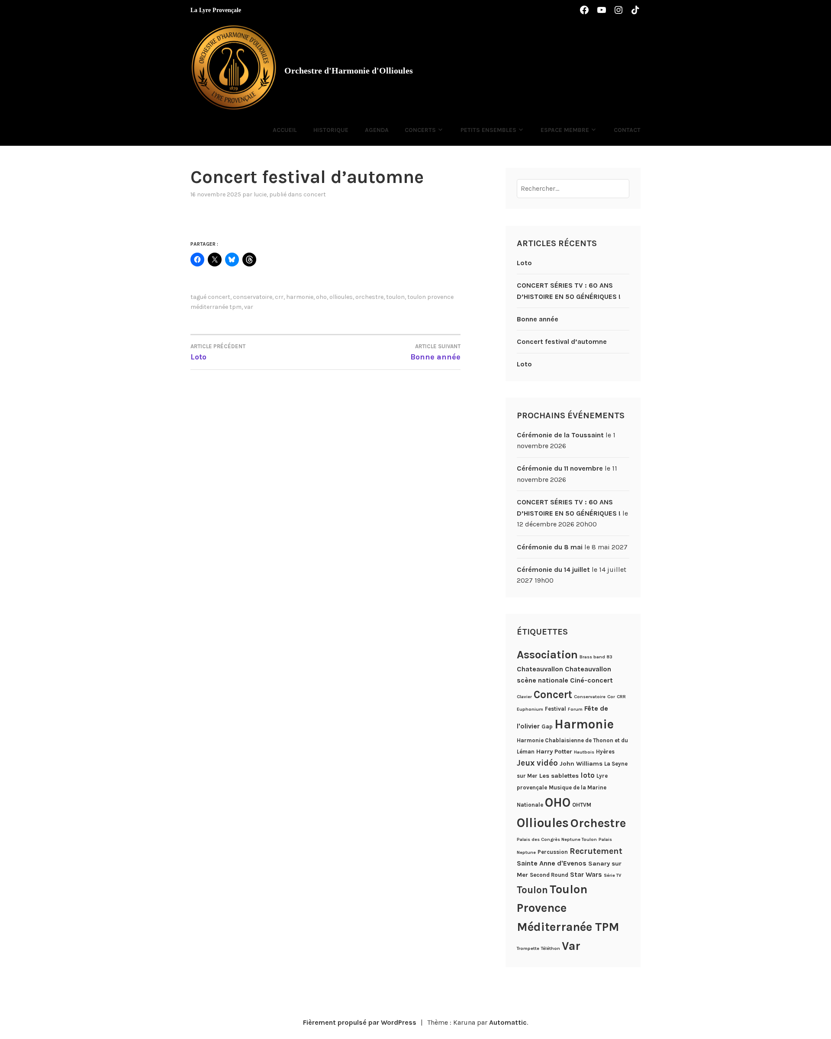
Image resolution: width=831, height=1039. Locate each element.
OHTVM (581, 805)
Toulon (395, 297)
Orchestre (369, 297)
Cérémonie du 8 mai (550, 547)
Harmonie (299, 297)
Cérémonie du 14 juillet (553, 569)
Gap (547, 726)
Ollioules (341, 297)
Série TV (612, 875)
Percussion (553, 852)
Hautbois (584, 752)
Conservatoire (252, 297)
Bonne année (537, 319)
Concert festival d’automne (562, 341)
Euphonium (530, 709)
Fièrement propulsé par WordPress (359, 1022)
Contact (627, 130)
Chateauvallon (540, 669)
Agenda (377, 130)
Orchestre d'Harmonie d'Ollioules (348, 70)
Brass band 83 (596, 657)
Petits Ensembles (488, 130)
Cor (611, 696)
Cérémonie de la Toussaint (560, 435)
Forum (575, 709)
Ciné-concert (591, 680)
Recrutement (596, 851)
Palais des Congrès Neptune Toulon (557, 839)
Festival (555, 708)
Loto (524, 263)
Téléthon (550, 948)
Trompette (528, 948)
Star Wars (586, 874)
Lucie (260, 194)
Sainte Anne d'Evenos (551, 863)
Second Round (549, 875)
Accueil (285, 130)
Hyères (605, 751)
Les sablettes (559, 775)
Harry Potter (554, 751)
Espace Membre (565, 130)
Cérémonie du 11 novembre (560, 468)
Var (248, 307)
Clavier (524, 696)
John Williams (581, 763)
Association (547, 654)
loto (587, 775)
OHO (321, 297)
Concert (314, 194)
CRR (279, 297)
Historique (330, 130)
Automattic (508, 1022)
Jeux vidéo (537, 763)
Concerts (420, 130)
